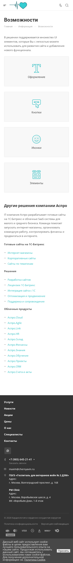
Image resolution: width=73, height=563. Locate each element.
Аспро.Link (14, 328)
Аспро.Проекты (17, 361)
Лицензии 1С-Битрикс (21, 285)
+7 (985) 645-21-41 (20, 459)
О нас (7, 428)
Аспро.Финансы (18, 344)
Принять (63, 550)
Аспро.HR (13, 333)
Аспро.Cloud (15, 317)
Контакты (10, 441)
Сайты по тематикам (20, 263)
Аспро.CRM (14, 366)
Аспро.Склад (15, 339)
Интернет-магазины (20, 252)
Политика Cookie (34, 559)
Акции (8, 415)
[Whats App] (7, 450)
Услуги (8, 402)
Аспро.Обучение (18, 355)
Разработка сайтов (19, 279)
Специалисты (13, 434)
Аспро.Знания (16, 350)
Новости (9, 408)
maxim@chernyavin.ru (22, 469)
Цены (8, 421)
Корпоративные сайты (22, 258)
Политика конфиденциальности (21, 523)
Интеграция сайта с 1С (21, 290)
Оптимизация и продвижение (26, 296)
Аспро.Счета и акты (20, 372)
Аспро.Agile (15, 323)
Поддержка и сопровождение (26, 301)
